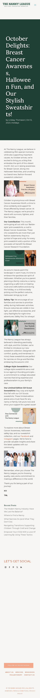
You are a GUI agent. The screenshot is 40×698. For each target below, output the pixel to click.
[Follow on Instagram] (5, 567)
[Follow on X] (17, 567)
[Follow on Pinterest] (13, 567)
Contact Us (29, 675)
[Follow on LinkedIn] (21, 567)
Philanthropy (16, 675)
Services (19, 672)
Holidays (15, 123)
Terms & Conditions (20, 691)
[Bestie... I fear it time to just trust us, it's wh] (20, 585)
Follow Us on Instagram (18, 665)
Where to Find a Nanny (14, 515)
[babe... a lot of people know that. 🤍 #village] (20, 645)
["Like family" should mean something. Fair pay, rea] (20, 625)
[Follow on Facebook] (9, 567)
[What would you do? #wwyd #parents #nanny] (20, 605)
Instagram (8, 439)
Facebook (25, 436)
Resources (30, 672)
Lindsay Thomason (16, 120)
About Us (9, 672)
